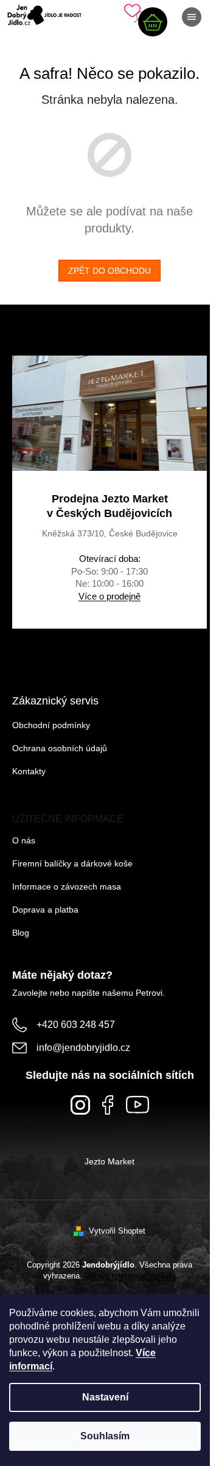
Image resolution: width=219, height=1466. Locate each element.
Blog (20, 932)
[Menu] (191, 17)
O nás (23, 840)
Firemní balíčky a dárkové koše (72, 863)
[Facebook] (108, 1105)
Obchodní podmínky (51, 725)
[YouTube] (137, 1104)
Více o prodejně (109, 596)
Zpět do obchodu (109, 270)
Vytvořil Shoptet (117, 1230)
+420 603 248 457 (75, 1024)
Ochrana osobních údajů (59, 748)
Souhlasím (105, 1436)
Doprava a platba (45, 909)
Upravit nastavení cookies (130, 1275)
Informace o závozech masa (66, 886)
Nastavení (105, 1397)
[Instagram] (80, 1105)
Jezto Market (109, 1161)
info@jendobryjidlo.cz (83, 1047)
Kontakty (29, 771)
